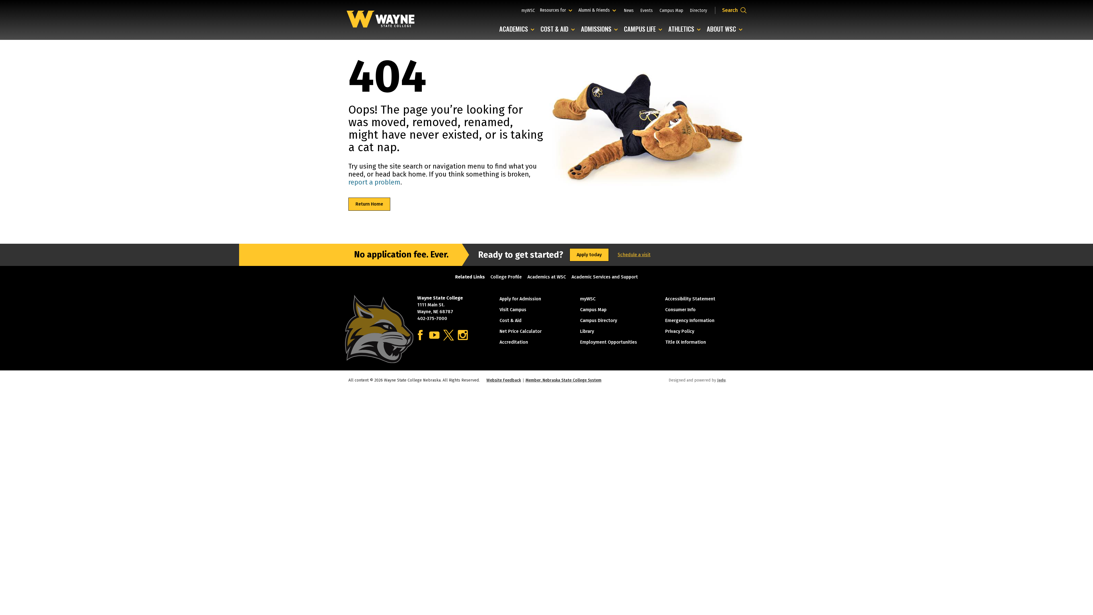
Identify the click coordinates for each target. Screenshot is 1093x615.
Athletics (685, 29)
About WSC (726, 29)
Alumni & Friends (595, 10)
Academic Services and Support (605, 277)
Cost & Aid (559, 29)
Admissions (601, 29)
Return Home (369, 204)
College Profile (506, 277)
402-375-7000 (432, 318)
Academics (518, 29)
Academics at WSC (546, 277)
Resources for (557, 10)
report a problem (374, 182)
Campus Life (644, 29)
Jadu (721, 380)
